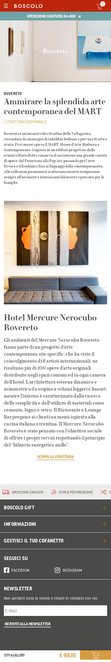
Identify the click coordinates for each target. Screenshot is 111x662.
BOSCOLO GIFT (19, 507)
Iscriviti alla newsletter (28, 624)
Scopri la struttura (55, 456)
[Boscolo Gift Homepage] (27, 6)
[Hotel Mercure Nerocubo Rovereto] (55, 252)
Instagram (72, 570)
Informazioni (20, 524)
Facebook (20, 570)
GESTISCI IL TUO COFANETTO (34, 540)
